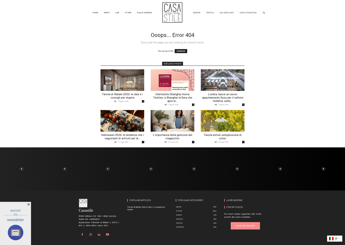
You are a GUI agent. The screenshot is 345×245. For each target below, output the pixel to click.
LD (115, 101)
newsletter (15, 220)
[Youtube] (107, 234)
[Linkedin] (99, 234)
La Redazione (234, 200)
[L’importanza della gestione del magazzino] (172, 121)
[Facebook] (82, 234)
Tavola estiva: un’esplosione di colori (223, 136)
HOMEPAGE (181, 51)
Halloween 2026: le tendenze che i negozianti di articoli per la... (122, 136)
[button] (263, 12)
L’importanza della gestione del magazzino (172, 136)
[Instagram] (90, 234)
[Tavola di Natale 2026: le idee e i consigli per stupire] (122, 80)
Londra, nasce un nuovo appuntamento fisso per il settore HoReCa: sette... (222, 98)
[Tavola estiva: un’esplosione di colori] (222, 121)
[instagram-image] (21, 169)
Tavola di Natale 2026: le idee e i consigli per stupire (122, 96)
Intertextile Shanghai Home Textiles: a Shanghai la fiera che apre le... (172, 98)
